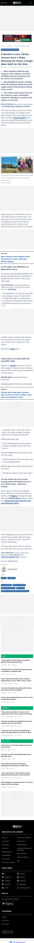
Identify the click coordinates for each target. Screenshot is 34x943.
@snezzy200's (20, 117)
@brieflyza (12, 289)
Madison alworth (19, 585)
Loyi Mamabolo (20, 67)
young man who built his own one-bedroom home (16, 501)
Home (3, 46)
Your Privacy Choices (19, 942)
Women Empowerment (7, 777)
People (9, 46)
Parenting (11, 578)
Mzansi (14, 495)
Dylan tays (20, 588)
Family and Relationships (22, 46)
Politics (3, 768)
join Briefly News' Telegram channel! (16, 106)
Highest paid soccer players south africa (15, 591)
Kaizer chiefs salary (8, 588)
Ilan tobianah (6, 585)
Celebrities (4, 665)
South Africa (4, 683)
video (12, 349)
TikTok (13, 365)
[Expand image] (32, 157)
